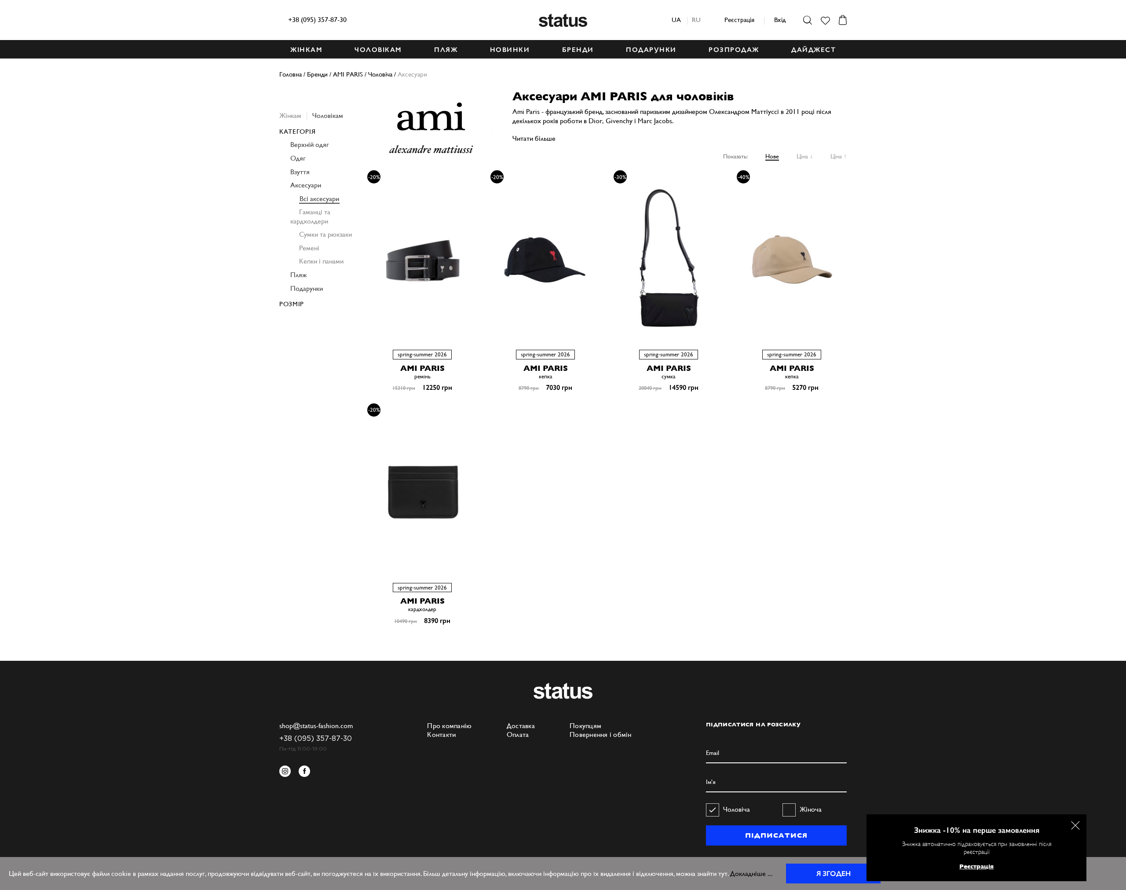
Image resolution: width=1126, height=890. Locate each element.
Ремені (309, 248)
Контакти (441, 734)
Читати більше (534, 138)
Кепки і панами (321, 261)
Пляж (298, 275)
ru (696, 19)
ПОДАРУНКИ (651, 50)
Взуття (300, 172)
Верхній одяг (309, 144)
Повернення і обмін (601, 734)
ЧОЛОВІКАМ (378, 50)
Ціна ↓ (805, 156)
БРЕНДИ (578, 50)
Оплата (518, 734)
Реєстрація (739, 19)
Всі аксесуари (319, 198)
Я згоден (833, 873)
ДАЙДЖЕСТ (813, 50)
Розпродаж (734, 50)
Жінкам (290, 115)
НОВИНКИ (510, 50)
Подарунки (306, 288)
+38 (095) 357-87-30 (317, 19)
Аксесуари (305, 185)
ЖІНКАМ (306, 50)
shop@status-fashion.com (316, 726)
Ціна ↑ (838, 156)
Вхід (780, 19)
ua (676, 19)
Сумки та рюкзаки (325, 234)
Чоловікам (327, 115)
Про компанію (449, 726)
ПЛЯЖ (445, 50)
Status (563, 20)
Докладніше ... (751, 873)
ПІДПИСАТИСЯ (776, 835)
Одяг (298, 158)
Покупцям (585, 726)
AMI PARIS (422, 368)
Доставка (521, 726)
